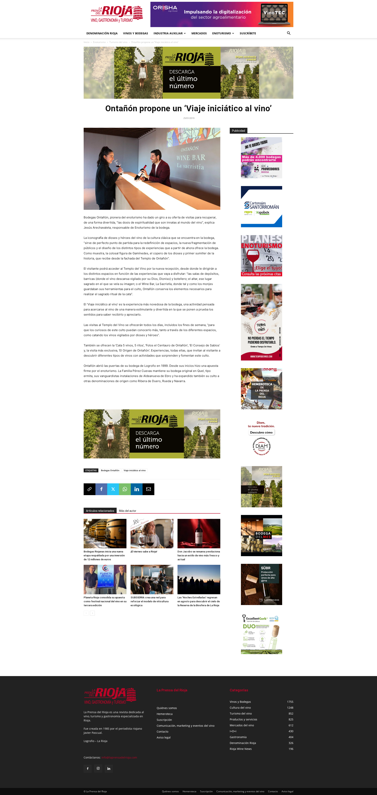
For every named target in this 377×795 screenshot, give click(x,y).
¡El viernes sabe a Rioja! (144, 551)
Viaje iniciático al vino (135, 470)
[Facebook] (101, 489)
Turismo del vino (118, 42)
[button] (288, 34)
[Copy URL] (89, 489)
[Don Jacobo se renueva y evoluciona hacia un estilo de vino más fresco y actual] (199, 533)
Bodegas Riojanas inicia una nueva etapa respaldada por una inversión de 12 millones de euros (104, 555)
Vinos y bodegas (135, 33)
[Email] (148, 489)
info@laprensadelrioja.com (119, 757)
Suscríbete (248, 33)
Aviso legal (164, 737)
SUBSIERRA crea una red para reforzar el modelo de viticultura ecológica (149, 601)
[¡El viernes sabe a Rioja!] (152, 533)
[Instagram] (98, 768)
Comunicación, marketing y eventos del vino (185, 725)
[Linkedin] (137, 489)
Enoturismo (221, 33)
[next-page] (92, 613)
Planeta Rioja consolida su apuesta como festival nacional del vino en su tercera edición (105, 601)
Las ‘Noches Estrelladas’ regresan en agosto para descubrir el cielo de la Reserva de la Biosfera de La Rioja (199, 601)
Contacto (162, 731)
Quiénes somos (167, 708)
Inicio (86, 42)
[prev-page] (86, 613)
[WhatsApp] (125, 489)
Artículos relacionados (100, 510)
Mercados (199, 33)
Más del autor (127, 510)
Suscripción (164, 720)
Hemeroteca (165, 714)
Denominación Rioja (102, 33)
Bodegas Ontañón (110, 470)
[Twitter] (113, 489)
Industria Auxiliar (168, 33)
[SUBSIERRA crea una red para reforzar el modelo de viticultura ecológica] (152, 579)
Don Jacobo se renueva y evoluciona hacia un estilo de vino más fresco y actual (199, 555)
